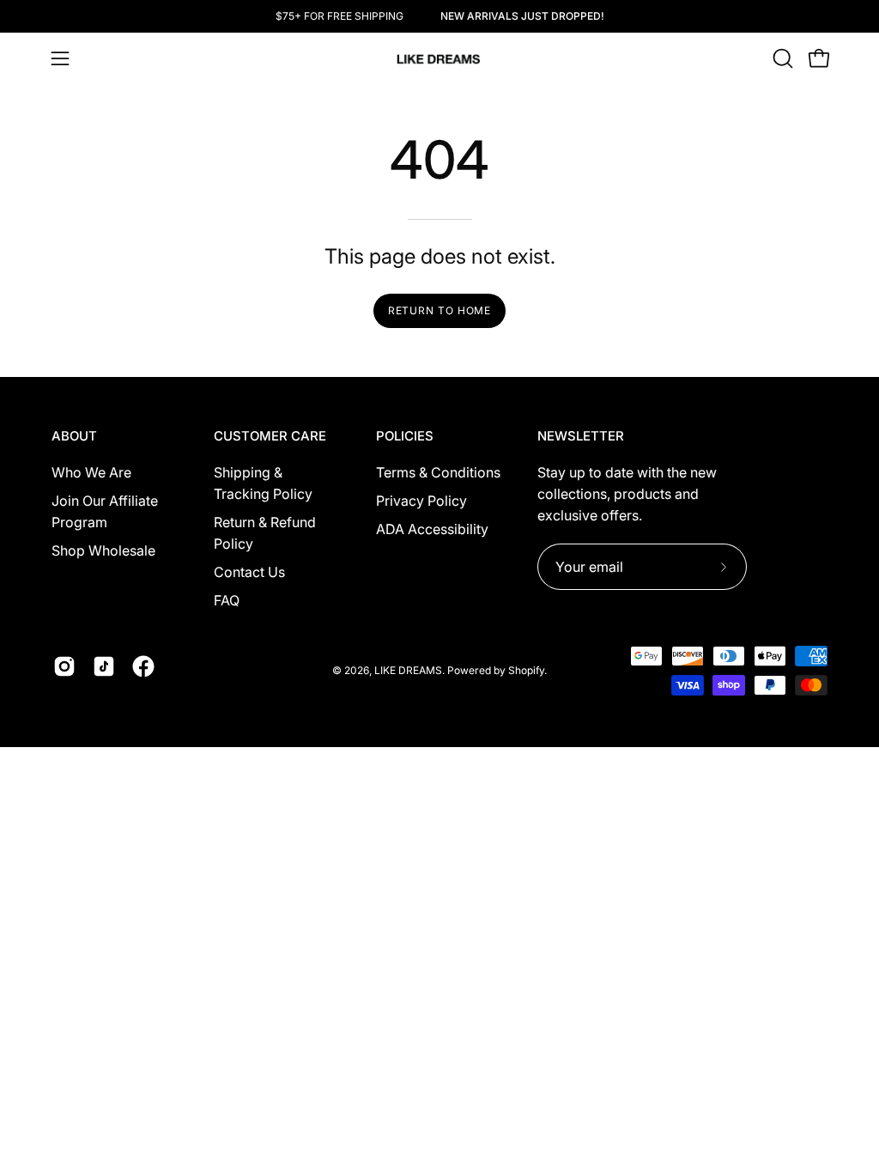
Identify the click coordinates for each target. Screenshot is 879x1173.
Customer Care (270, 436)
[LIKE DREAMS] (439, 59)
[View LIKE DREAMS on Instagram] (64, 666)
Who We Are (91, 472)
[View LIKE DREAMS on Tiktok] (104, 666)
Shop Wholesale (103, 550)
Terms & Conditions (438, 472)
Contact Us (249, 571)
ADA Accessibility (432, 529)
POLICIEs (404, 436)
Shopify (526, 670)
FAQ (226, 600)
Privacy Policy (421, 500)
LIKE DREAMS (408, 670)
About (74, 436)
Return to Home (440, 310)
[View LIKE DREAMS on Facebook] (143, 666)
